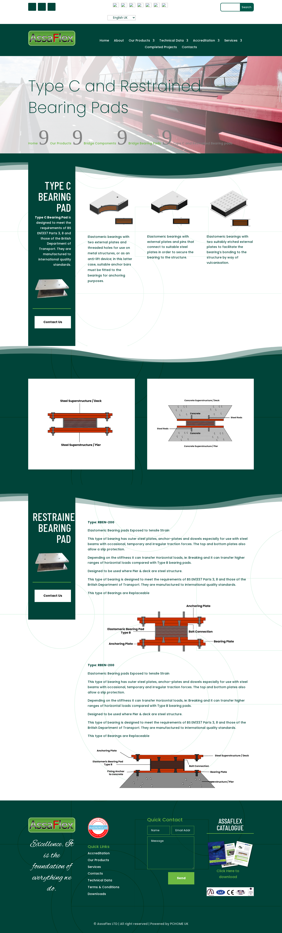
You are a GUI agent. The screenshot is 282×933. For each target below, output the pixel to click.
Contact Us (52, 322)
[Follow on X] (42, 7)
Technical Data (171, 41)
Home (104, 41)
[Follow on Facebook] (32, 7)
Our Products (139, 41)
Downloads (97, 894)
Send (181, 878)
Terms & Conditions (103, 887)
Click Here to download (228, 873)
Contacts (189, 47)
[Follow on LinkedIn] (52, 7)
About (119, 41)
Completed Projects (161, 47)
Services (230, 41)
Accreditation (204, 41)
